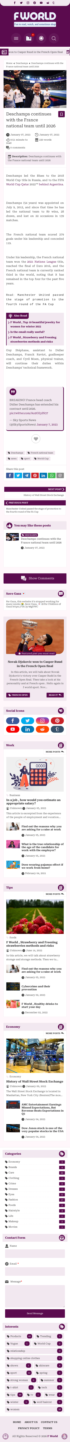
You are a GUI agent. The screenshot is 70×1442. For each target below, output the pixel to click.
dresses (35, 1189)
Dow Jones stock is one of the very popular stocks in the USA (43, 1130)
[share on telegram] (26, 475)
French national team (42, 453)
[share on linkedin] (43, 475)
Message (15, 1281)
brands (35, 1167)
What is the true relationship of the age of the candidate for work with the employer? (43, 847)
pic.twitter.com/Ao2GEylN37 (29, 413)
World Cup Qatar (17, 184)
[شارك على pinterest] (35, 475)
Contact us (49, 1422)
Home (9, 63)
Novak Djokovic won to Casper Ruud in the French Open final (35, 664)
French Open (20, 695)
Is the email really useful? (27, 332)
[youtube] (41, 3)
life (35, 1216)
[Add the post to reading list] (61, 114)
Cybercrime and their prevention (36, 988)
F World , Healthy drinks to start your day (40, 1005)
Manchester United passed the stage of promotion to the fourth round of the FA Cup (35, 300)
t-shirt (21, 1387)
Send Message (35, 1313)
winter (18, 1402)
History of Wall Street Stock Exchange (34, 1081)
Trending (50, 1336)
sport (27, 458)
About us (31, 1422)
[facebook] (15, 3)
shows (19, 1365)
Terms (47, 1428)
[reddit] (48, 3)
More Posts (53, 752)
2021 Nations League (41, 261)
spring (50, 1372)
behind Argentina (51, 184)
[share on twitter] (18, 475)
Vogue (19, 1343)
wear (54, 1394)
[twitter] (21, 3)
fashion (35, 1199)
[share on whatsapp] (51, 475)
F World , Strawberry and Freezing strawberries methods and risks (33, 339)
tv (35, 1394)
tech (51, 1387)
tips (15, 1394)
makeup (35, 1221)
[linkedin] (27, 729)
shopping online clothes (35, 1358)
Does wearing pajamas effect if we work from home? (42, 866)
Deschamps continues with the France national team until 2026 (41, 540)
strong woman (22, 1380)
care (35, 1172)
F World (52, 1436)
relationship (35, 1351)
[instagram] (28, 3)
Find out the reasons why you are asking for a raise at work (42, 828)
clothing (35, 1178)
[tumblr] (54, 3)
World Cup (43, 458)
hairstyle (35, 1210)
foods (35, 1205)
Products (20, 1336)
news (13, 458)
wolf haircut (48, 1402)
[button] (41, 38)
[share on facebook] (10, 475)
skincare (49, 1365)
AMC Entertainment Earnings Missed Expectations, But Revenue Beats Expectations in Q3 (43, 1109)
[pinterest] (34, 3)
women (35, 1409)
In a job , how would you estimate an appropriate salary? (33, 801)
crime (35, 1183)
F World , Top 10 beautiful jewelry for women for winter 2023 (35, 324)
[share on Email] (60, 475)
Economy (35, 1161)
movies (35, 1226)
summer (52, 1380)
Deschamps (22, 63)
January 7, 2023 (47, 424)
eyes (35, 1194)
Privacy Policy (29, 1428)
